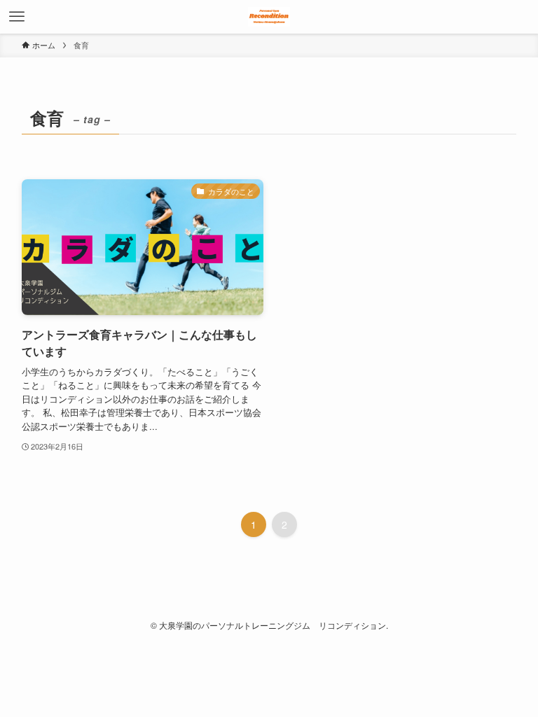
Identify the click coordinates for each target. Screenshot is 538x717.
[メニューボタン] (17, 17)
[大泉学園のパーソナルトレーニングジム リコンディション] (269, 17)
